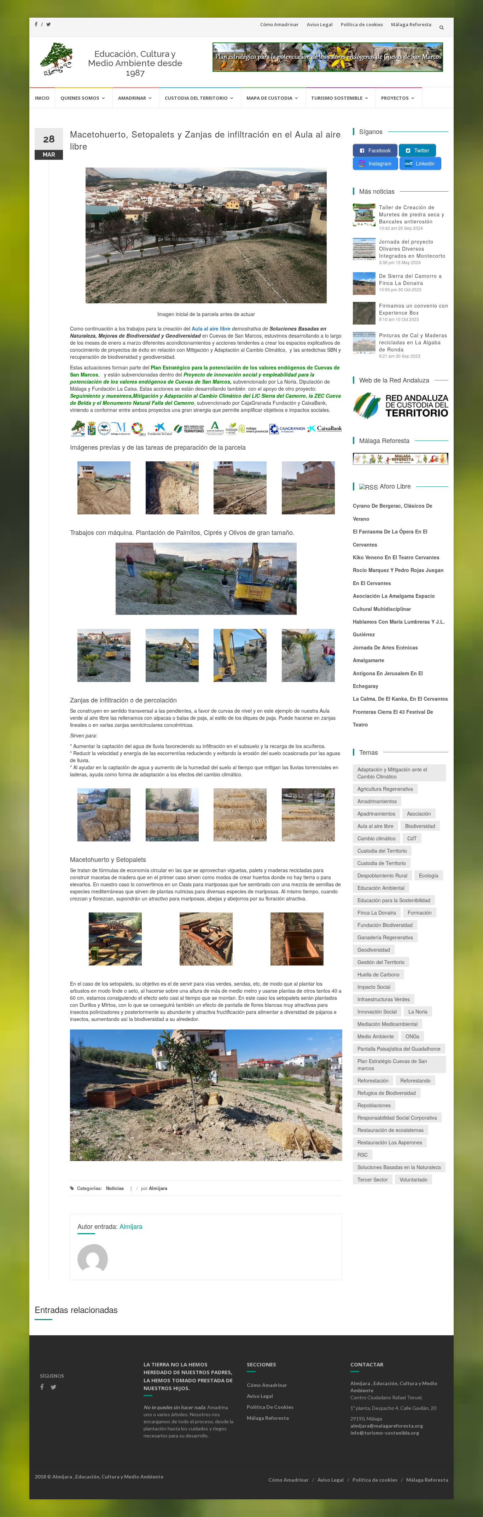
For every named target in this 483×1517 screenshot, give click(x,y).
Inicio (42, 98)
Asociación (419, 813)
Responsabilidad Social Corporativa (397, 1117)
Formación (420, 912)
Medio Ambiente (375, 1036)
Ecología (428, 875)
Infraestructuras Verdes (383, 999)
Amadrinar (132, 98)
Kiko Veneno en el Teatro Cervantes (396, 557)
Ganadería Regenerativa (385, 937)
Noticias (115, 1188)
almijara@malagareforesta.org (386, 1426)
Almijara (158, 1188)
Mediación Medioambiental (387, 1023)
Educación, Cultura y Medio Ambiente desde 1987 (135, 63)
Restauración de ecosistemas (390, 1129)
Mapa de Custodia (269, 98)
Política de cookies (362, 24)
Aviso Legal (320, 24)
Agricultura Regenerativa (385, 788)
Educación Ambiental (381, 887)
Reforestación (373, 1080)
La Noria (417, 1011)
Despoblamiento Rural (382, 875)
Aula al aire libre (375, 825)
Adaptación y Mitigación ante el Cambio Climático (392, 773)
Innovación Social (377, 1011)
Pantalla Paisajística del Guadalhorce (399, 1048)
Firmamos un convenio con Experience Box (413, 309)
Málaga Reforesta (411, 24)
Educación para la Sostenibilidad (393, 900)
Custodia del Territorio (196, 98)
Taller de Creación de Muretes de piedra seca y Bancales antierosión (411, 214)
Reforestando (415, 1080)
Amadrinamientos (377, 801)
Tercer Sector (372, 1179)
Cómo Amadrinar (279, 24)
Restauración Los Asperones (389, 1142)
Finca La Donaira (376, 912)
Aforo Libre (395, 485)
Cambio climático (376, 838)
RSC (362, 1154)
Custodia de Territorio (381, 863)
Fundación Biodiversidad (385, 924)
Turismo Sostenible (336, 98)
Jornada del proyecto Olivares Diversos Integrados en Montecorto (412, 248)
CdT (412, 838)
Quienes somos (79, 98)
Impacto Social (373, 986)
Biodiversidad (420, 825)
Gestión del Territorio (381, 961)
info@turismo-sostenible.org (384, 1433)
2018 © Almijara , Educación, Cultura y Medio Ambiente (99, 1477)
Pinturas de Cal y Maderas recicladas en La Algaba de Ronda (413, 342)
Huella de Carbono (378, 974)
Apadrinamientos (376, 813)
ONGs (412, 1036)
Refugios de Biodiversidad (386, 1092)
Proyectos (395, 98)
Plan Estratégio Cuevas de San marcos (392, 1064)
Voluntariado (413, 1179)
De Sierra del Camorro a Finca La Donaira (410, 279)
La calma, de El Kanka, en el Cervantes (400, 698)
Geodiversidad (373, 949)
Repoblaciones (374, 1105)
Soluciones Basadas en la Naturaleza (399, 1167)
